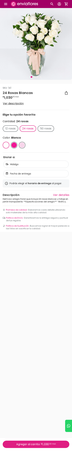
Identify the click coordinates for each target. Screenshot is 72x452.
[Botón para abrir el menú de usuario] (59, 4)
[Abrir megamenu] (6, 4)
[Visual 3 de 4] (37, 77)
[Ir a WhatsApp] (68, 426)
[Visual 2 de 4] (34, 77)
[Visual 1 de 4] (31, 77)
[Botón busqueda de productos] (52, 4)
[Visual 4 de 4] (40, 77)
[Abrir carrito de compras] (66, 4)
